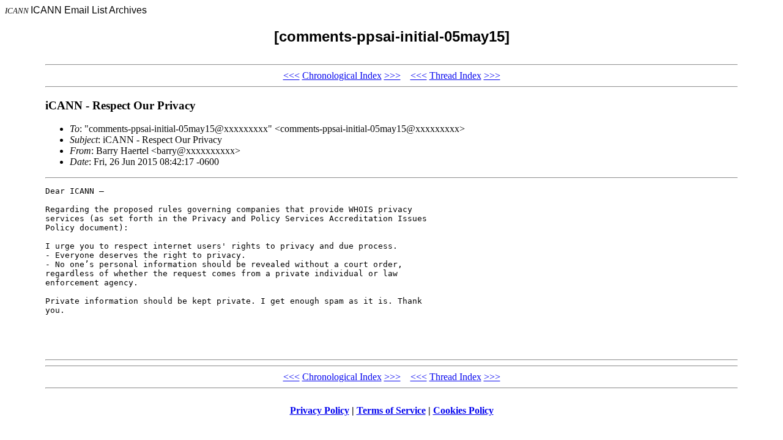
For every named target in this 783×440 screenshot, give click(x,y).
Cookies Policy (463, 410)
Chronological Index (342, 75)
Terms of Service (391, 410)
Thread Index (455, 75)
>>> (392, 75)
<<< (291, 75)
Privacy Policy (319, 410)
